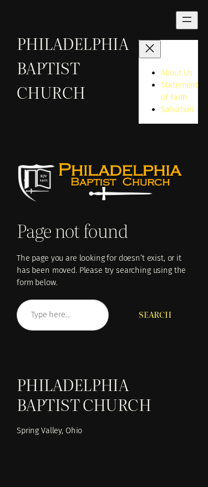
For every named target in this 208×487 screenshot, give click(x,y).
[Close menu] (150, 49)
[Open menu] (187, 20)
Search (155, 314)
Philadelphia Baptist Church (72, 67)
